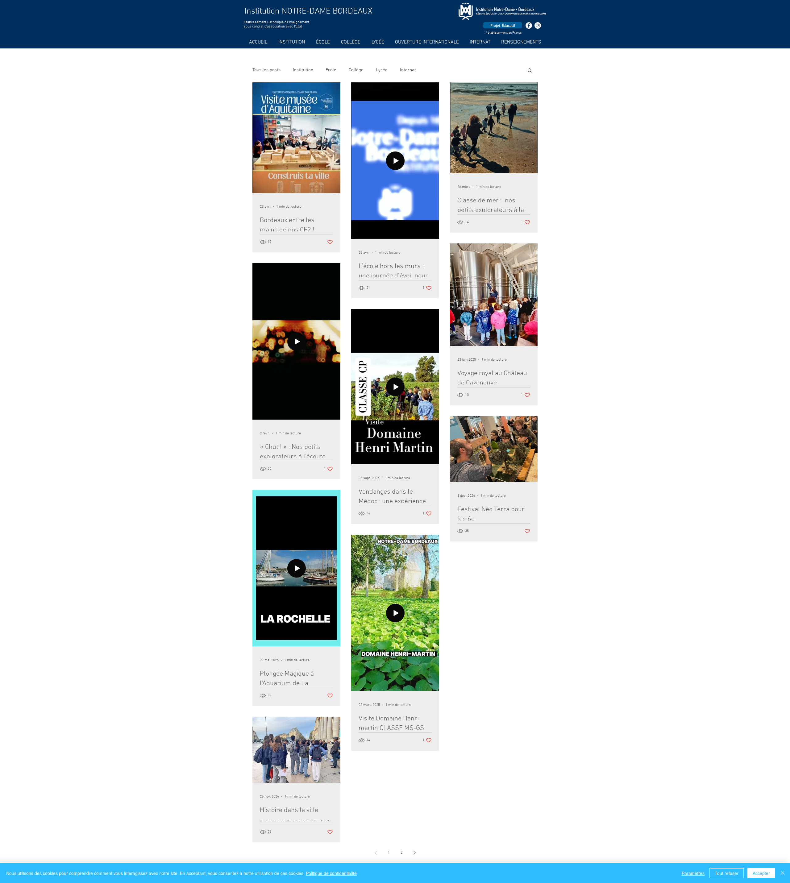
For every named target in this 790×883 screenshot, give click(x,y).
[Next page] (414, 852)
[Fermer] (782, 873)
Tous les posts (266, 70)
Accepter (761, 873)
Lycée (382, 70)
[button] (530, 71)
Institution (303, 70)
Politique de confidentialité (331, 873)
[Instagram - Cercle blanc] (537, 25)
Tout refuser (726, 873)
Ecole (331, 70)
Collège (356, 70)
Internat (408, 70)
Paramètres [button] (693, 873)
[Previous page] (375, 852)
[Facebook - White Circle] (529, 25)
